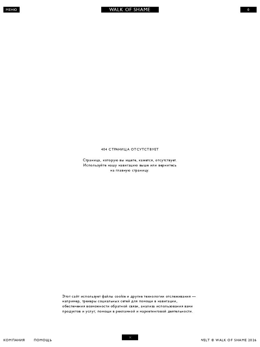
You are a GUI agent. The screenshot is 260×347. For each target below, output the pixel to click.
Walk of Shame (130, 10)
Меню (12, 9)
